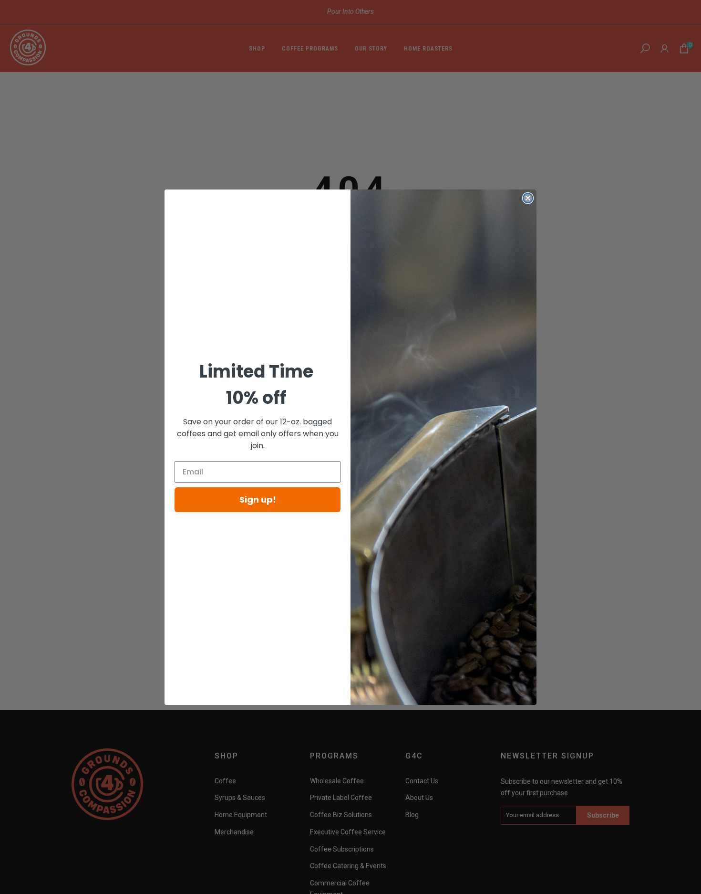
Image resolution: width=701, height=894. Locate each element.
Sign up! (257, 499)
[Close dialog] (528, 198)
